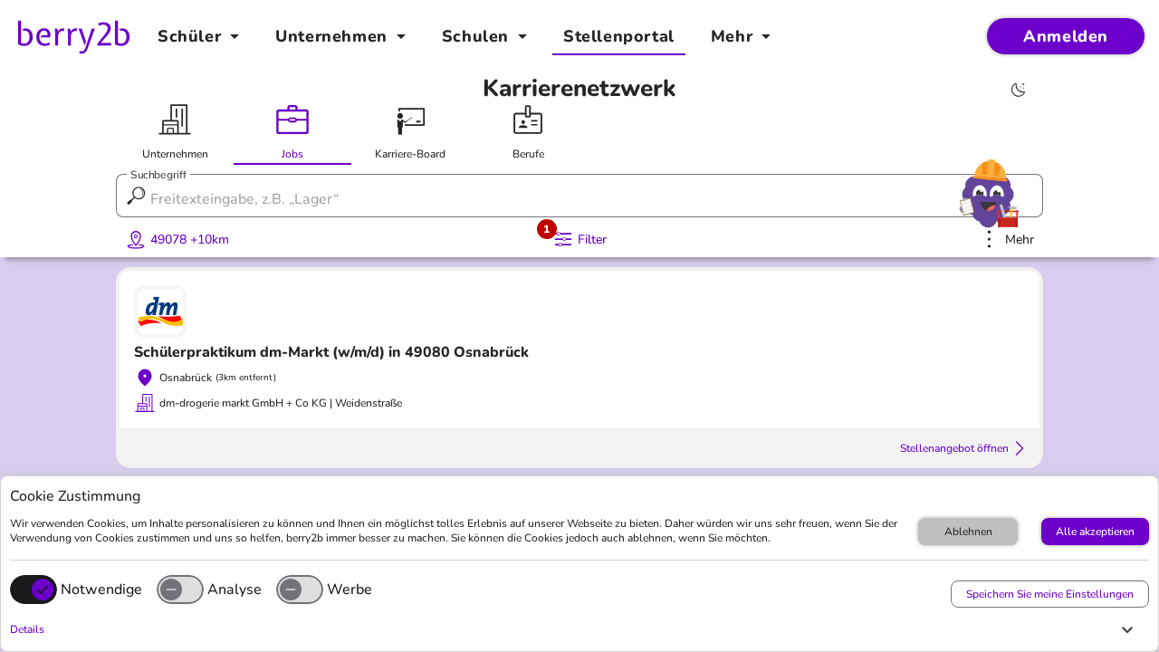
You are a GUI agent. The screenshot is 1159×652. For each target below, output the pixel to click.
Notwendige (101, 589)
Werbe (349, 589)
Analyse (234, 589)
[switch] (180, 589)
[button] (575, 629)
